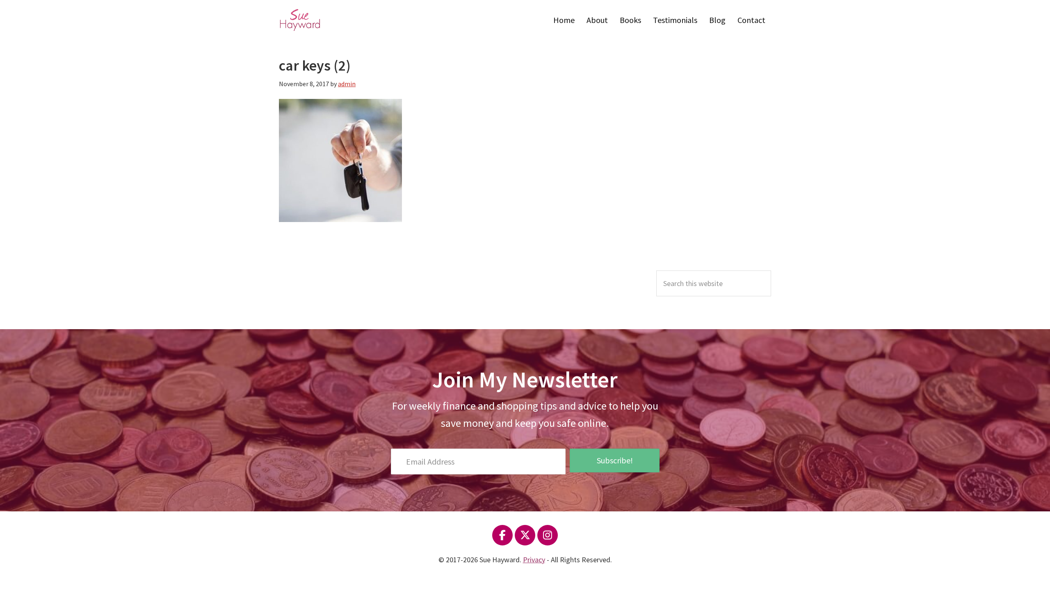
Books (630, 20)
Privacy (534, 559)
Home (564, 20)
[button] (614, 460)
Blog (717, 20)
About (597, 20)
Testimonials (675, 20)
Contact (751, 20)
